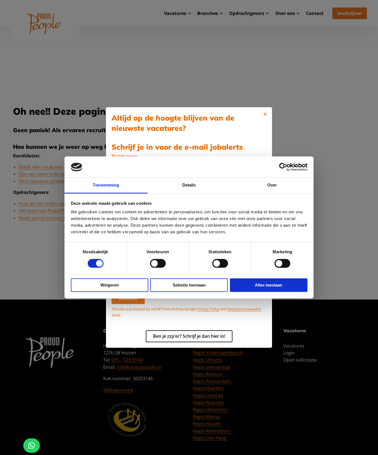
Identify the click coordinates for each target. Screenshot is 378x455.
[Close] (265, 114)
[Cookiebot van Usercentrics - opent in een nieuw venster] (283, 167)
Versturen (128, 298)
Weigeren (109, 285)
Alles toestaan (268, 285)
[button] (31, 445)
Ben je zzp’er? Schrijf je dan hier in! (189, 336)
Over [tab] (272, 185)
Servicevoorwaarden (244, 308)
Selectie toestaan (189, 285)
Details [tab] (189, 185)
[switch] (158, 263)
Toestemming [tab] (106, 185)
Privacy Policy (208, 308)
